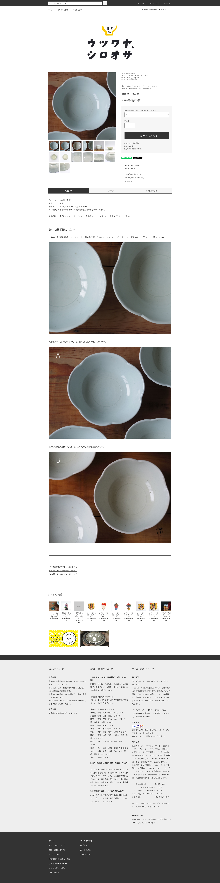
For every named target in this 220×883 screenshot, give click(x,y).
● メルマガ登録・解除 (149, 9)
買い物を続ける (130, 181)
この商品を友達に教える (133, 174)
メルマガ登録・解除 (57, 868)
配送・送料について (57, 850)
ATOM (56, 873)
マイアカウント (86, 841)
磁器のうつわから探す (133, 77)
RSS (50, 873)
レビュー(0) (151, 191)
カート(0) (167, 3)
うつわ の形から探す (133, 75)
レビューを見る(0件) (132, 165)
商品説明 (68, 191)
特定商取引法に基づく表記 (133, 149)
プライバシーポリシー (58, 864)
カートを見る (85, 850)
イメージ (110, 191)
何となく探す (77, 10)
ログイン (153, 3)
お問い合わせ (85, 854)
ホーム (50, 10)
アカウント (140, 3)
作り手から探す (63, 10)
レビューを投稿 (130, 168)
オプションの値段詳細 (131, 143)
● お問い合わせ (164, 9)
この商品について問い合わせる (135, 178)
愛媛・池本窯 (131, 73)
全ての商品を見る (132, 79)
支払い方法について (57, 845)
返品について (128, 146)
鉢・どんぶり (145, 75)
